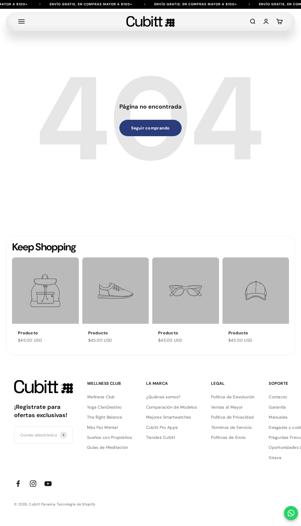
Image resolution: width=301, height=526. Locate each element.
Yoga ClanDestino (104, 407)
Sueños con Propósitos (109, 437)
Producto (28, 333)
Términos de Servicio (231, 427)
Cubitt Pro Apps (162, 427)
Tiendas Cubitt (160, 437)
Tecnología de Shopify (76, 504)
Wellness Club (101, 396)
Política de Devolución (233, 396)
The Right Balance (104, 417)
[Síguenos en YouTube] (48, 484)
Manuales (278, 417)
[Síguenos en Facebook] (18, 484)
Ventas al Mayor (227, 407)
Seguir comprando (150, 128)
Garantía (277, 407)
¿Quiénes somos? (163, 396)
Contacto (278, 396)
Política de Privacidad (232, 417)
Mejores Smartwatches (168, 417)
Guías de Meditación (107, 447)
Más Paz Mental (102, 427)
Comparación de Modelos (171, 407)
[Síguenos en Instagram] (33, 484)
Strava (275, 457)
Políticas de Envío (228, 437)
